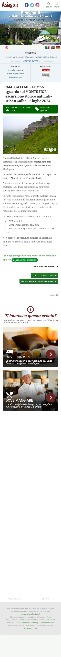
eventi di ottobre (16, 77)
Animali (8, 57)
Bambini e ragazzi (33, 57)
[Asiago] (10, 5)
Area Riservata (15, 599)
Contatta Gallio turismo (45, 276)
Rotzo (42, 25)
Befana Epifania (50, 57)
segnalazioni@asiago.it (30, 614)
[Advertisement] (30, 435)
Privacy (35, 623)
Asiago (20, 23)
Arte (15, 57)
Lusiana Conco (23, 25)
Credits (45, 599)
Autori (21, 57)
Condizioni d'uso (47, 623)
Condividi (54, 295)
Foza (34, 23)
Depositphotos (30, 628)
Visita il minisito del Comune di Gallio (39, 281)
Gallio (40, 23)
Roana (35, 25)
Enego (28, 23)
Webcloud (26, 623)
